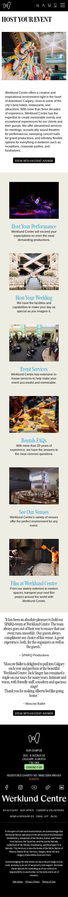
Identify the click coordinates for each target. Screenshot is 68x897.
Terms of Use (49, 881)
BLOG (54, 816)
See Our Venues (34, 511)
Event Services (34, 368)
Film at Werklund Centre (34, 583)
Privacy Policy (32, 881)
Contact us (34, 767)
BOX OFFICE (27, 810)
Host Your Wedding (34, 297)
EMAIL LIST (42, 816)
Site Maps (18, 881)
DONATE (34, 778)
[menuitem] (43, 6)
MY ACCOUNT (10, 810)
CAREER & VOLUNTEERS (50, 810)
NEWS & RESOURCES (22, 816)
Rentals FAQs (33, 440)
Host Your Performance (34, 226)
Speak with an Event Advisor (34, 160)
